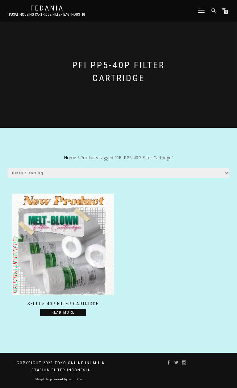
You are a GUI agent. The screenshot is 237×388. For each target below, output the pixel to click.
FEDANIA (47, 8)
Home (70, 158)
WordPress (77, 379)
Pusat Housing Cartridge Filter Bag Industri (47, 14)
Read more (63, 312)
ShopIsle (42, 379)
